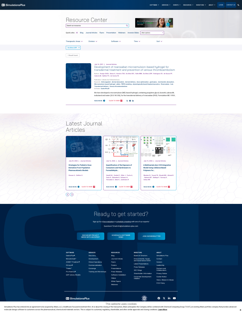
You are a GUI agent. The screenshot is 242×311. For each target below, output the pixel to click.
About (211, 5)
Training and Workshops (97, 272)
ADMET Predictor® (73, 262)
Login (221, 5)
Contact (159, 259)
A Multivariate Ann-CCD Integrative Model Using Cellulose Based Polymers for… (157, 167)
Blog (81, 33)
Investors (200, 5)
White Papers (116, 281)
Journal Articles (91, 33)
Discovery (92, 256)
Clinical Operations (95, 262)
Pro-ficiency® (71, 272)
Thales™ (69, 268)
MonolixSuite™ (71, 259)
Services (165, 5)
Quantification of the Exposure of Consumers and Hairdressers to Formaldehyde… (119, 167)
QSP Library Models (73, 275)
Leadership (160, 265)
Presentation (111, 33)
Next (71, 194)
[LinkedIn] (133, 101)
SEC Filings (138, 270)
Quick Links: (70, 33)
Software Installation (118, 275)
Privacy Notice (161, 273)
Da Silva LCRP (72, 48)
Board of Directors (140, 256)
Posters (114, 265)
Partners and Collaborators (161, 269)
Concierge (92, 268)
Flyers (102, 33)
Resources (187, 5)
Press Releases (116, 272)
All (77, 33)
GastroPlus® (70, 256)
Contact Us (230, 5)
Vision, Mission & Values (165, 280)
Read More (98, 101)
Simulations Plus (162, 256)
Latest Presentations (141, 264)
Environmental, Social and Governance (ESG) (142, 260)
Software (153, 5)
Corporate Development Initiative (142, 277)
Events (176, 5)
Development (93, 259)
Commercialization (95, 265)
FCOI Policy (160, 283)
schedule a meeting (123, 222)
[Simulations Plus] (13, 5)
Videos (113, 278)
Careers (159, 262)
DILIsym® (69, 265)
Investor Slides (133, 33)
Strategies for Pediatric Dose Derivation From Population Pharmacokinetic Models (80, 167)
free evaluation (108, 222)
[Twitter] (127, 101)
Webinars (121, 33)
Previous (67, 194)
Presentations (116, 268)
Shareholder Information (143, 273)
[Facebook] (130, 101)
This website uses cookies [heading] (121, 303)
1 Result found (73, 55)
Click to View (114, 101)
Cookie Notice (161, 277)
